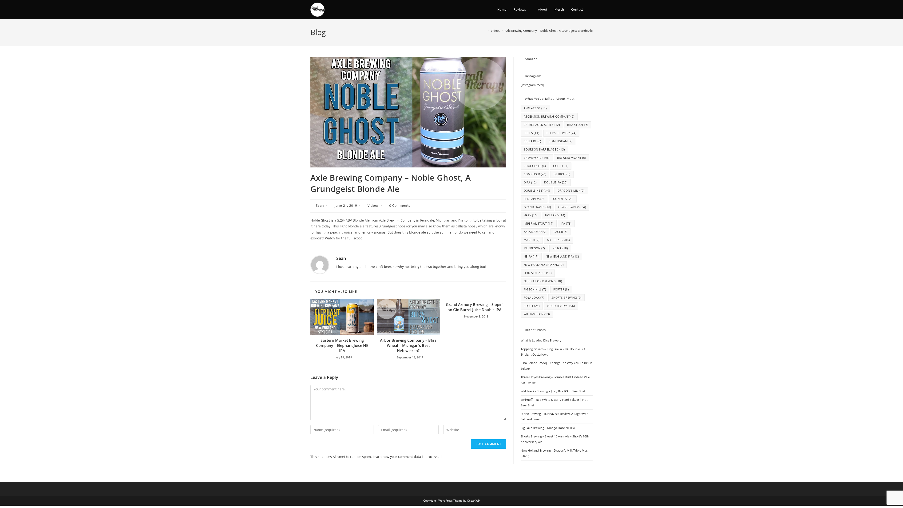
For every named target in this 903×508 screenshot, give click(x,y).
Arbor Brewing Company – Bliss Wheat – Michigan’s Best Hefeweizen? (408, 345)
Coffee (560, 166)
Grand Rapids (572, 207)
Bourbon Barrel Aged (544, 149)
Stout (532, 306)
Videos (373, 205)
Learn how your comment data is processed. (408, 456)
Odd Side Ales (538, 273)
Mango (532, 240)
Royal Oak (534, 298)
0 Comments (399, 205)
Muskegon (534, 248)
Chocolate (535, 166)
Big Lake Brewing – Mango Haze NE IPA (548, 428)
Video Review (561, 306)
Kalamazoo (535, 232)
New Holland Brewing (544, 265)
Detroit (562, 174)
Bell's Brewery (561, 133)
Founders (563, 199)
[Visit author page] (319, 264)
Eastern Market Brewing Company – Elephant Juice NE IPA (342, 345)
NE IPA (560, 248)
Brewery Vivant (571, 158)
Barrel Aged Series (542, 125)
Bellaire (532, 141)
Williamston (537, 314)
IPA (566, 224)
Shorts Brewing (566, 298)
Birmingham (561, 141)
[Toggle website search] (591, 9)
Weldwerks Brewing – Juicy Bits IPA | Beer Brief (553, 391)
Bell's (531, 133)
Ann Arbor (535, 108)
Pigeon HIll (535, 289)
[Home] (485, 30)
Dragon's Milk (571, 191)
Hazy (531, 215)
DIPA (530, 182)
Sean (320, 205)
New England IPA (562, 256)
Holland (555, 215)
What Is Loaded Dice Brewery (541, 340)
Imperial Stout (539, 224)
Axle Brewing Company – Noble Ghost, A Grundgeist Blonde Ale (549, 30)
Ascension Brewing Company (549, 117)
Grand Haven (537, 207)
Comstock (535, 174)
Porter (561, 289)
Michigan (558, 240)
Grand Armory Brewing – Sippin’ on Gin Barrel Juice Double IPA (474, 307)
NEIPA (531, 256)
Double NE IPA (537, 191)
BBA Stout (577, 125)
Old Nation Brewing (543, 281)
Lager (560, 232)
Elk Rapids (534, 199)
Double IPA (556, 182)
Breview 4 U (537, 158)
